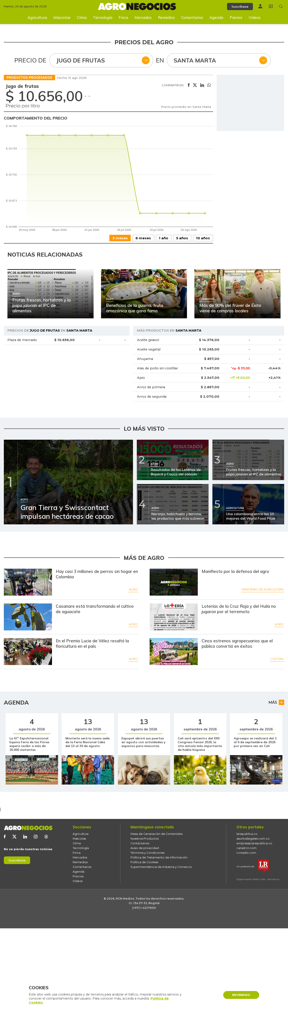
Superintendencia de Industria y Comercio (161, 867)
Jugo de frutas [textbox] (80, 60)
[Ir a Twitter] (14, 836)
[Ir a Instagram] (36, 836)
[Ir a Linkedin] (25, 836)
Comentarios (192, 17)
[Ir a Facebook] (5, 836)
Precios (236, 17)
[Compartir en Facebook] (189, 85)
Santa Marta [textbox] (195, 60)
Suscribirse (17, 860)
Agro (133, 589)
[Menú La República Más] (271, 6)
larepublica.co (246, 834)
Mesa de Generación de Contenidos (156, 834)
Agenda (216, 17)
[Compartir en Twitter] (195, 85)
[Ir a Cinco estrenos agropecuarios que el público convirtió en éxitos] (174, 651)
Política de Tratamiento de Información (158, 857)
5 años (182, 238)
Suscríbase (240, 6)
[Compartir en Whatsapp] (209, 85)
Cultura (277, 659)
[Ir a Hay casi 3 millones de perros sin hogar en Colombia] (28, 582)
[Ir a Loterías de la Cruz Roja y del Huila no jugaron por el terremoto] (174, 616)
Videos (255, 17)
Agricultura (37, 17)
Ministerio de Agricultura (263, 589)
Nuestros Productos (144, 838)
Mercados (143, 17)
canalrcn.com (246, 848)
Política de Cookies (144, 862)
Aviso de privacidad (144, 848)
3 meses (120, 238)
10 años (203, 238)
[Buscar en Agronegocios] (281, 6)
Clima (82, 17)
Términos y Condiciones (147, 852)
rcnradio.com (246, 852)
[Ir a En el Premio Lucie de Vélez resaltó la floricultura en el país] (28, 651)
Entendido (241, 995)
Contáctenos (139, 843)
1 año (163, 238)
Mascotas (61, 17)
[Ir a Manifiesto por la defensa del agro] (174, 582)
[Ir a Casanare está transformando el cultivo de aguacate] (28, 616)
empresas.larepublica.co (254, 843)
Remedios (166, 17)
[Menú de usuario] (260, 6)
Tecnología (102, 17)
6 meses (143, 238)
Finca (123, 17)
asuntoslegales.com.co (253, 838)
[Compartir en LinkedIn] (202, 85)
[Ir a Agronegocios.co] (28, 828)
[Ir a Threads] (46, 836)
